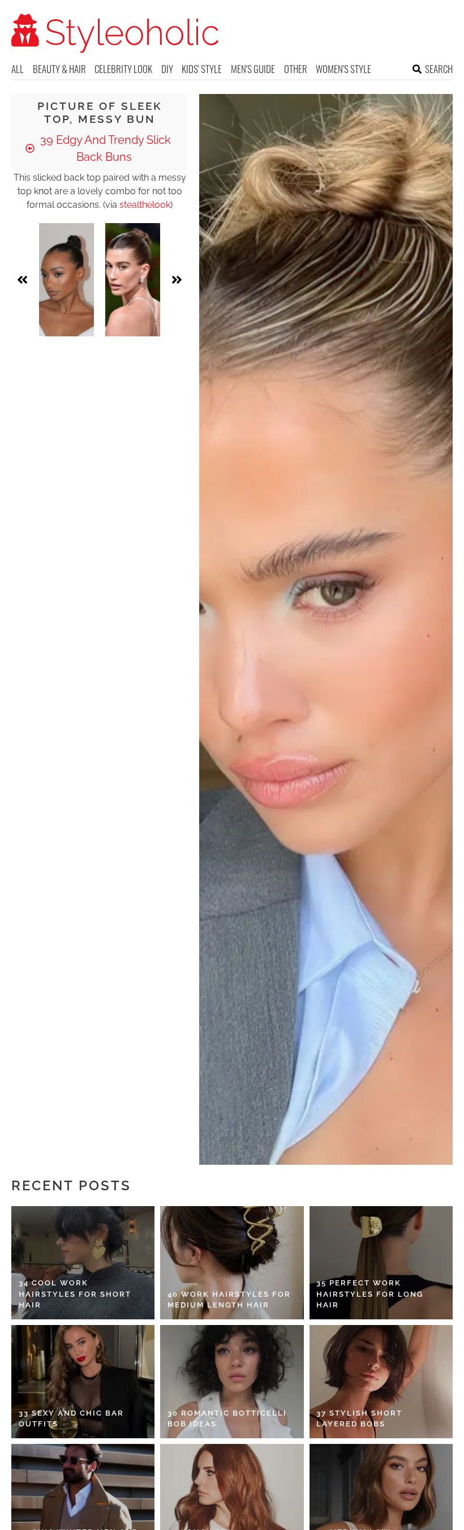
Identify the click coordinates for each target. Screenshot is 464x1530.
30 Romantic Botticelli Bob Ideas (227, 1419)
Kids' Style (202, 69)
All (17, 69)
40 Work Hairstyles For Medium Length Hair (229, 1300)
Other (295, 69)
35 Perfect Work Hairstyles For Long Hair (369, 1294)
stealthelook (144, 204)
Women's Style (343, 69)
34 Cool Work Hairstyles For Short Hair (75, 1294)
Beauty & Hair (59, 69)
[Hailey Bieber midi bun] (133, 279)
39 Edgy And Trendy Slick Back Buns (104, 148)
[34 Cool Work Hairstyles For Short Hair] (82, 1262)
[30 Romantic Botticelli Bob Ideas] (231, 1381)
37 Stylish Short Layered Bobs (359, 1419)
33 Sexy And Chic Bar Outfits (71, 1419)
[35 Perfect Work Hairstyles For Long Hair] (381, 1262)
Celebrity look (123, 69)
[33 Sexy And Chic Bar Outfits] (82, 1381)
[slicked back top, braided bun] (66, 279)
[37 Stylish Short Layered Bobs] (381, 1381)
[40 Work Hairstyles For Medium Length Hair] (231, 1262)
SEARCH (439, 69)
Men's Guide (253, 69)
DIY (167, 69)
